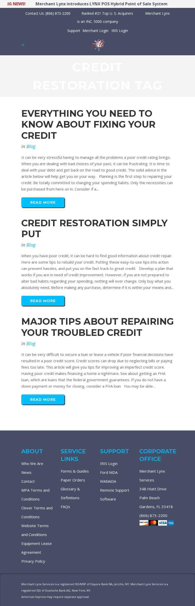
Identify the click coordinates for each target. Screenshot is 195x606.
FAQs (65, 506)
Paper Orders (73, 479)
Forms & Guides (75, 471)
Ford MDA (109, 472)
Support (73, 30)
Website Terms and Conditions (35, 530)
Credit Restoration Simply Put (94, 228)
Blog (30, 146)
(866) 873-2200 (153, 515)
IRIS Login (119, 30)
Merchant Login (95, 30)
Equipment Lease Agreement (36, 548)
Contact (28, 481)
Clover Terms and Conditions (37, 512)
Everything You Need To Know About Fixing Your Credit (88, 124)
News (26, 472)
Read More (43, 202)
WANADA (108, 481)
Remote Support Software (114, 494)
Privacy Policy (33, 561)
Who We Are (32, 463)
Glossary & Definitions (70, 493)
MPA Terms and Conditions (35, 494)
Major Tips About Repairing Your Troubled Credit (97, 327)
